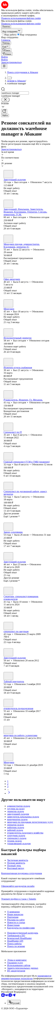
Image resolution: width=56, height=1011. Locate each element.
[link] (6, 50)
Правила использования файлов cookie (21, 23)
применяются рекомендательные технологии (26, 977)
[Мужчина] (8, 174)
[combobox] (15, 93)
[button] (4, 57)
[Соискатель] (8, 626)
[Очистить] (5, 99)
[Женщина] (8, 239)
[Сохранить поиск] (4, 111)
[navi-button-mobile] (4, 66)
